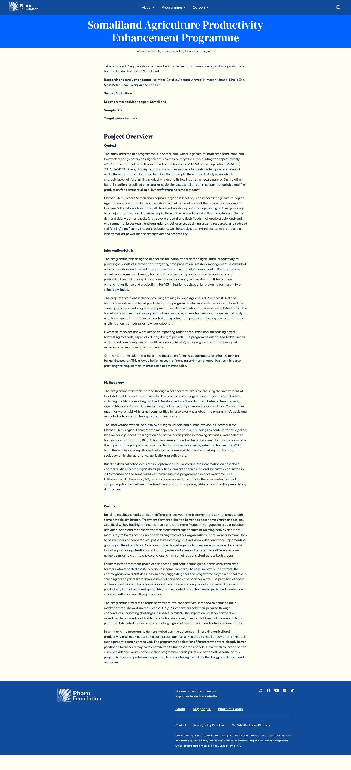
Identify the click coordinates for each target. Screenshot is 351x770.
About (180, 708)
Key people (202, 708)
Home (138, 51)
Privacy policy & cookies (208, 725)
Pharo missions (230, 708)
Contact (181, 725)
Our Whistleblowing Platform (251, 725)
